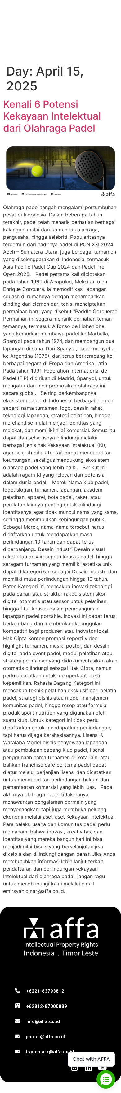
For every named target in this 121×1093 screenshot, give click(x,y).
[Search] (94, 43)
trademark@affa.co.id (50, 1052)
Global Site (25, 43)
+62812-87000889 (46, 1006)
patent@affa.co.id (45, 1036)
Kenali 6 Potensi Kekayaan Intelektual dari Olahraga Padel (52, 116)
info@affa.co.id (43, 1021)
